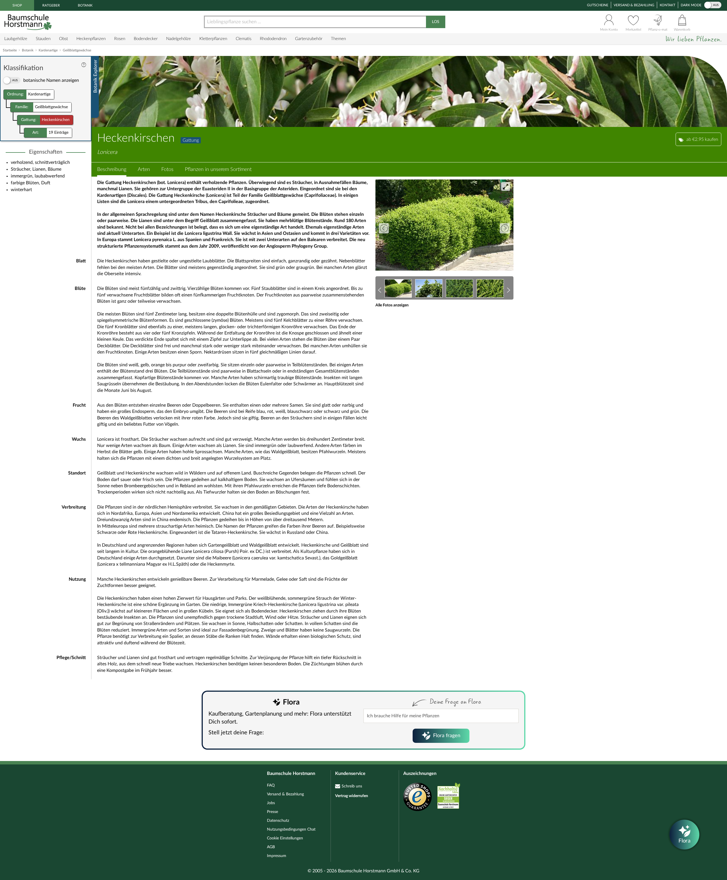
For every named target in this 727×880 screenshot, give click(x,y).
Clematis (243, 39)
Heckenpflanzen (91, 39)
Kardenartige (48, 50)
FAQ (271, 785)
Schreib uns (352, 786)
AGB (271, 847)
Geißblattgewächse (77, 50)
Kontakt (667, 5)
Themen (338, 39)
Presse (272, 812)
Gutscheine (597, 5)
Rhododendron (273, 39)
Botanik (85, 5)
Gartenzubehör (308, 39)
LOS (435, 22)
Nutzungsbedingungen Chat (291, 829)
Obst (63, 39)
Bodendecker (146, 39)
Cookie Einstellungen (285, 838)
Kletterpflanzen (213, 39)
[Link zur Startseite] (28, 22)
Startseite (10, 50)
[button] (111, 169)
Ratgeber (51, 5)
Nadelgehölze (178, 39)
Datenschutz (278, 821)
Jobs (271, 803)
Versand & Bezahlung (634, 5)
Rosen (119, 39)
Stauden (43, 39)
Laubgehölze (15, 39)
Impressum (276, 856)
